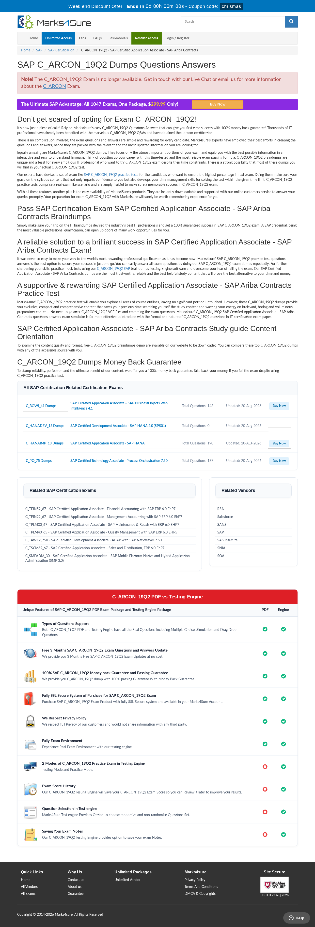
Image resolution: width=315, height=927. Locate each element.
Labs (82, 38)
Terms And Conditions (201, 887)
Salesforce (225, 517)
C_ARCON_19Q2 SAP (113, 269)
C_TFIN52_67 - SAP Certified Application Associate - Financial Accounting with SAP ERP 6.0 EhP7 (100, 509)
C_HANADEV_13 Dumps (45, 426)
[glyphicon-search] (291, 22)
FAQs (97, 38)
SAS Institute (227, 540)
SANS (221, 525)
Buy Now (279, 406)
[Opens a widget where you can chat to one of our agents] (296, 918)
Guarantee (75, 894)
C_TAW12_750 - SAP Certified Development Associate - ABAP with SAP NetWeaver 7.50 (93, 540)
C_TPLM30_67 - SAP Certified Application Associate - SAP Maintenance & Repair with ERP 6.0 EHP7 (102, 525)
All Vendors (29, 887)
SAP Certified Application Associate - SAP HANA (107, 443)
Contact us (76, 880)
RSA (220, 509)
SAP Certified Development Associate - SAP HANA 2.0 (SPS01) (118, 426)
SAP (39, 50)
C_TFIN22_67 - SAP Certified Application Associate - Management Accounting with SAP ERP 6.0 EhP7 (103, 517)
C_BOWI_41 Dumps (41, 406)
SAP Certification (61, 50)
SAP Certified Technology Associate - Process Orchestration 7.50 (119, 461)
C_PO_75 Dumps (39, 461)
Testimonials (118, 38)
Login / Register (177, 38)
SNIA (221, 548)
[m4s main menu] (21, 38)
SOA (220, 556)
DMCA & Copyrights (200, 894)
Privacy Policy (195, 880)
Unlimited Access (58, 38)
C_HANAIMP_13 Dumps (44, 443)
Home (33, 38)
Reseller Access (146, 38)
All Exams (28, 894)
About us (74, 887)
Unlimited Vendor (127, 880)
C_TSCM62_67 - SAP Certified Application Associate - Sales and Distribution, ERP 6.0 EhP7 (94, 548)
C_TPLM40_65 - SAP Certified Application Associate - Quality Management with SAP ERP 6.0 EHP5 (101, 532)
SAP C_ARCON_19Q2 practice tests (111, 175)
